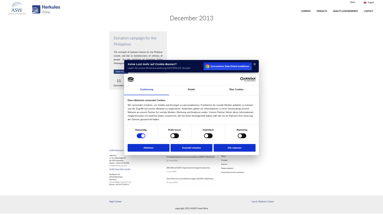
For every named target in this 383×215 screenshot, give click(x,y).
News (352, 2)
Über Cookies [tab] (236, 89)
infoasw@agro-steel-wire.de (120, 182)
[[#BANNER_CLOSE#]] (254, 64)
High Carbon (115, 201)
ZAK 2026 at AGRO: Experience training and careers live (188, 168)
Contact (224, 160)
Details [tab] (191, 89)
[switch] (174, 135)
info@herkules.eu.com (118, 165)
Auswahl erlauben (191, 147)
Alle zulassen (234, 147)
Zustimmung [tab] (146, 89)
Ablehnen (148, 147)
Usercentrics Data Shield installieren (230, 66)
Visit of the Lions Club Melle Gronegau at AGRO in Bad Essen (189, 179)
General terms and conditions (232, 172)
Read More (121, 72)
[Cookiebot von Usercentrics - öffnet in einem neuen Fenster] (242, 79)
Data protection (227, 168)
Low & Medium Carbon (262, 201)
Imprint (224, 164)
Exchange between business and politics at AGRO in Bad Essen (190, 157)
